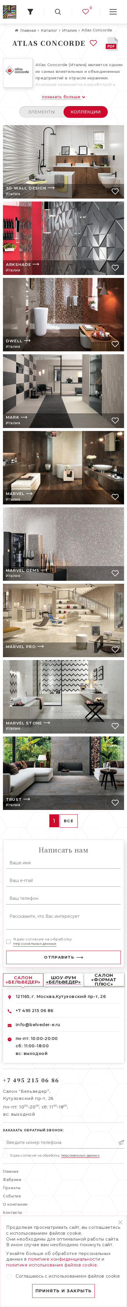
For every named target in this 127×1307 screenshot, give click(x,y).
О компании (15, 1204)
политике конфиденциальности (64, 1259)
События (12, 1196)
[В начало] (9, 12)
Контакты (12, 1212)
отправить (59, 957)
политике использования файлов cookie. (52, 1265)
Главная (11, 1171)
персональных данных (34, 943)
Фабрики (12, 1179)
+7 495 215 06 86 (34, 1010)
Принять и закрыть (63, 1290)
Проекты (12, 1188)
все (69, 820)
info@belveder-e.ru (38, 1024)
